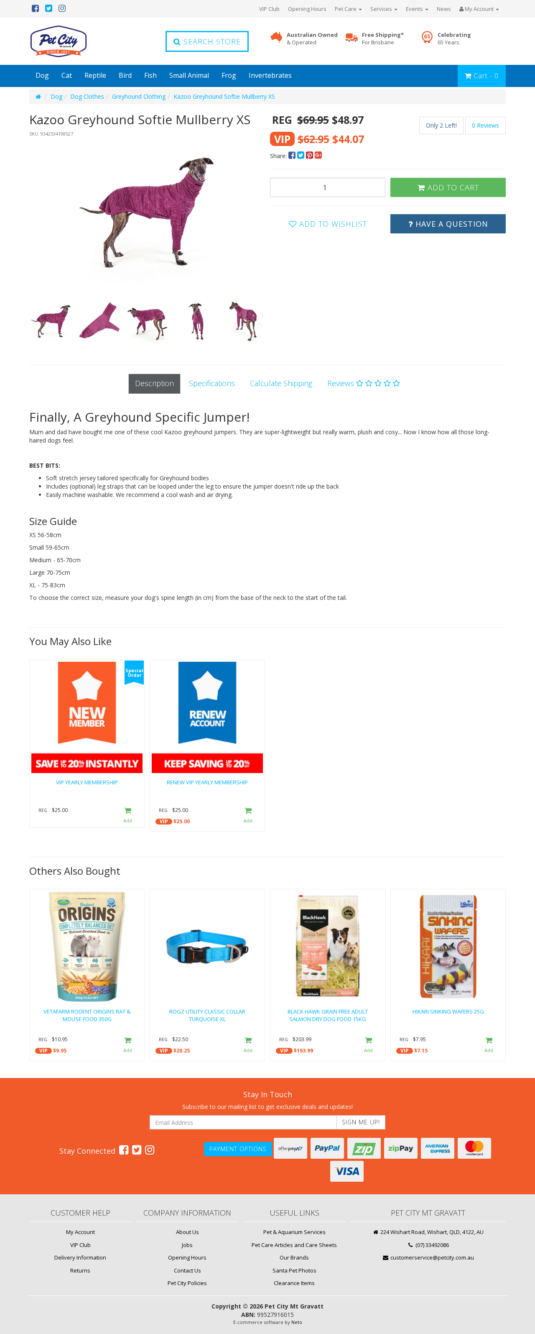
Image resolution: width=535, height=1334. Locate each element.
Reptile (95, 75)
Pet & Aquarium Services (294, 1232)
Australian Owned (312, 38)
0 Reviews (485, 125)
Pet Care (346, 9)
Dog (42, 75)
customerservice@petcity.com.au (431, 1257)
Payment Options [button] (238, 1149)
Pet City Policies (187, 1283)
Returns (80, 1270)
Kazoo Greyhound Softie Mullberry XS (224, 96)
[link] (123, 1149)
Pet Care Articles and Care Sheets (294, 1245)
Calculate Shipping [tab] (281, 383)
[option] (147, 214)
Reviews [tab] (341, 383)
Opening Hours (307, 9)
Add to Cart (452, 187)
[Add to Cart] (128, 815)
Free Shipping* (383, 38)
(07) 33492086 (431, 1245)
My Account (80, 1232)
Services (381, 9)
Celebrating (454, 38)
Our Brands (294, 1257)
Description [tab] (154, 383)
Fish (150, 75)
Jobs (187, 1245)
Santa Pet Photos (294, 1270)
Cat (66, 75)
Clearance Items (294, 1283)
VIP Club (269, 9)
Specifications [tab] (212, 383)
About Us (187, 1232)
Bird (125, 75)
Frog (229, 75)
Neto (296, 1322)
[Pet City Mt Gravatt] (71, 41)
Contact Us (187, 1270)
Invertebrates (270, 75)
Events (415, 9)
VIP (164, 821)
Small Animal (189, 75)
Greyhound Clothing (139, 96)
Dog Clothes (87, 96)
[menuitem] (292, 156)
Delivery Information (80, 1257)
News (444, 9)
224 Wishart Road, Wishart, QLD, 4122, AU (431, 1232)
